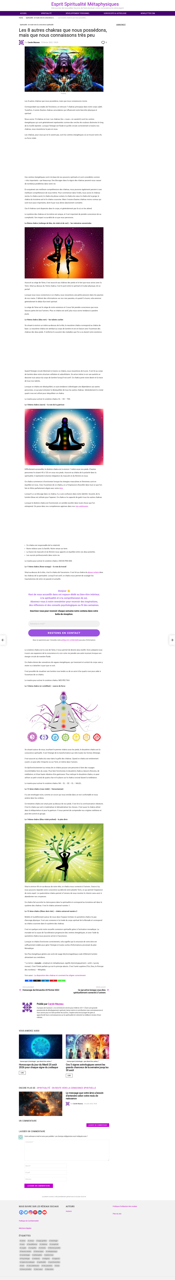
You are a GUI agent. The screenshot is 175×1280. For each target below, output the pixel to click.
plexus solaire (93, 572)
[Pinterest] (53, 981)
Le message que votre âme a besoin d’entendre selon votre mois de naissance (84, 1095)
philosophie (38, 1255)
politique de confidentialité (70, 640)
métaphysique (52, 1251)
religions (47, 1258)
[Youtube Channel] (44, 1212)
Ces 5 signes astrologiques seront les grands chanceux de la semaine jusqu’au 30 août (87, 1067)
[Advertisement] (64, 158)
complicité (54, 1244)
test (22, 1266)
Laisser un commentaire (97, 1125)
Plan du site (117, 1214)
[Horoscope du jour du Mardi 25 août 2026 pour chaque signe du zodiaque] (40, 1046)
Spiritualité (46, 13)
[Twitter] (26, 1212)
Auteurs (69, 1211)
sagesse (57, 1258)
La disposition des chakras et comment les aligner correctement (60, 975)
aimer (23, 1241)
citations (44, 1244)
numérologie (25, 1255)
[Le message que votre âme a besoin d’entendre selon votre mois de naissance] (40, 1104)
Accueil (23, 13)
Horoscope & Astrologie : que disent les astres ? (36, 1061)
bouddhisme (33, 1244)
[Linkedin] (45, 981)
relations (37, 1258)
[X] (37, 981)
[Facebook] (29, 981)
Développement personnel (78, 13)
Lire (22, 1073)
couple (23, 1248)
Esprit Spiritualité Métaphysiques (85, 4)
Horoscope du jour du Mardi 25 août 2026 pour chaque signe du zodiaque (38, 1066)
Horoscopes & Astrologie (115, 13)
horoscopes (39, 1251)
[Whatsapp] (61, 981)
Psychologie (25, 1258)
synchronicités (55, 1262)
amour (31, 1241)
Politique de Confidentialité (29, 1221)
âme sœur (38, 1269)
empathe (33, 1248)
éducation (50, 1269)
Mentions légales (25, 1228)
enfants (42, 1248)
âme (61, 488)
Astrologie (54, 1241)
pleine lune (49, 1255)
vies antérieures (81, 506)
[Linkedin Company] (40, 1212)
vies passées (47, 1266)
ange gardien (42, 1241)
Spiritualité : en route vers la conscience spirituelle (66, 1088)
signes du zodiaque (27, 1262)
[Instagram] (30, 1212)
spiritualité (42, 1262)
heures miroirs (26, 1251)
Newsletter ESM (148, 13)
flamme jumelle (55, 1248)
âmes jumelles (26, 1269)
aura (22, 1244)
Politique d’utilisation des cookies (125, 1206)
